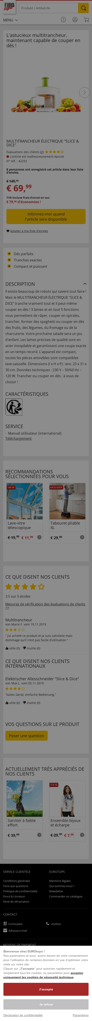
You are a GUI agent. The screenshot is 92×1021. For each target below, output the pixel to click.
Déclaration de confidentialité (23, 1015)
